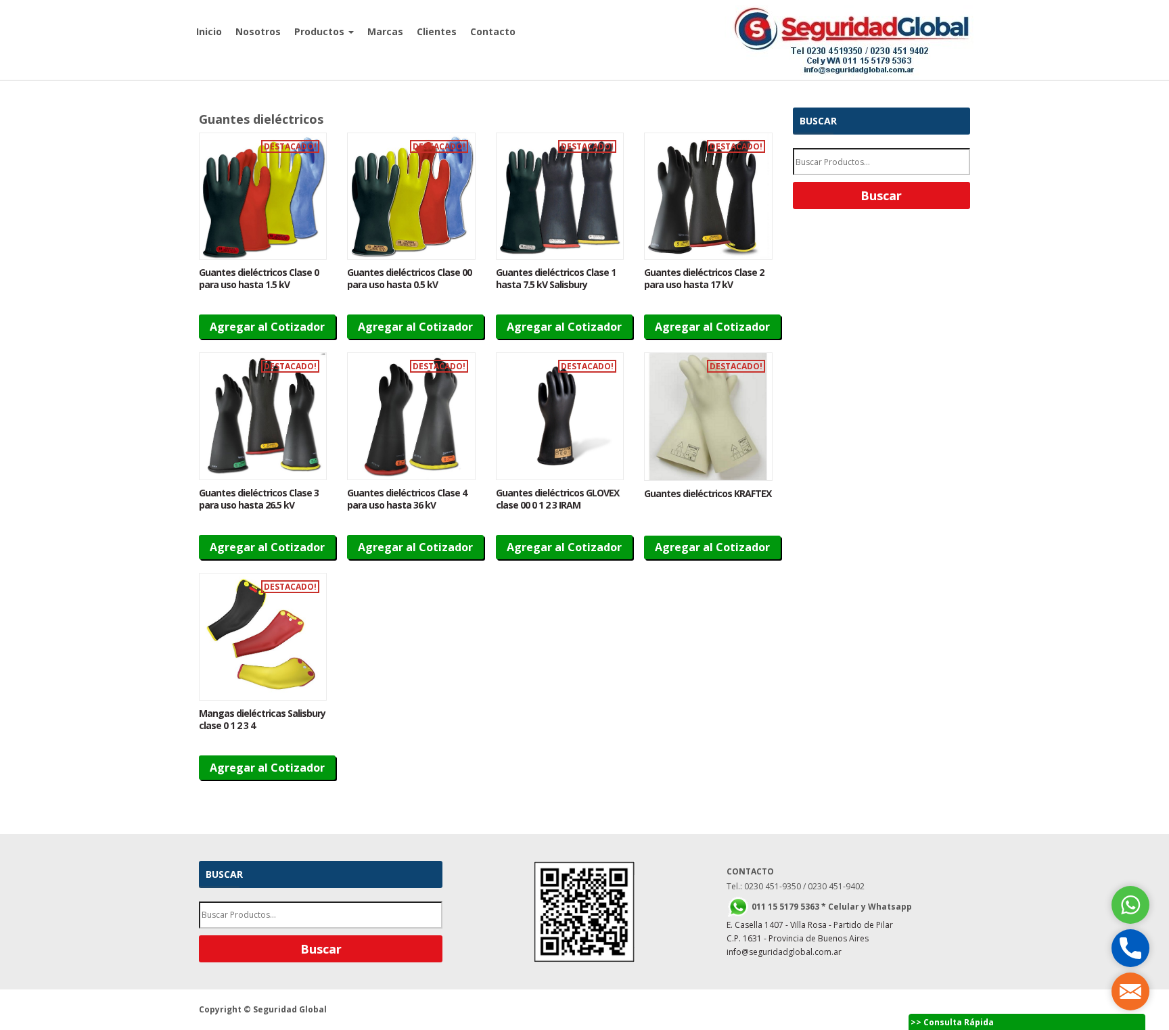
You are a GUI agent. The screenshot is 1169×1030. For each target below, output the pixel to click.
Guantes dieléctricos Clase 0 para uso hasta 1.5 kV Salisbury (259, 284)
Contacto (492, 31)
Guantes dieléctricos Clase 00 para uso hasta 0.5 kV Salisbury (409, 284)
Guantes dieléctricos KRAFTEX (707, 493)
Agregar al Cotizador (267, 326)
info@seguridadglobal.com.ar (784, 952)
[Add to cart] (263, 196)
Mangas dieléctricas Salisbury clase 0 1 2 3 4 (262, 719)
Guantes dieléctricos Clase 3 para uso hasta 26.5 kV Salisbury (259, 504)
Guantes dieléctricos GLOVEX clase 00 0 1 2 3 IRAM (557, 498)
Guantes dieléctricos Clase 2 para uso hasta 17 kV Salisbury (704, 284)
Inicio (209, 31)
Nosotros (258, 31)
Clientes (437, 31)
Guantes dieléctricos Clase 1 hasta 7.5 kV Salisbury (556, 278)
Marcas (385, 31)
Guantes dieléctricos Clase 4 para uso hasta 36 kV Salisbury (407, 504)
